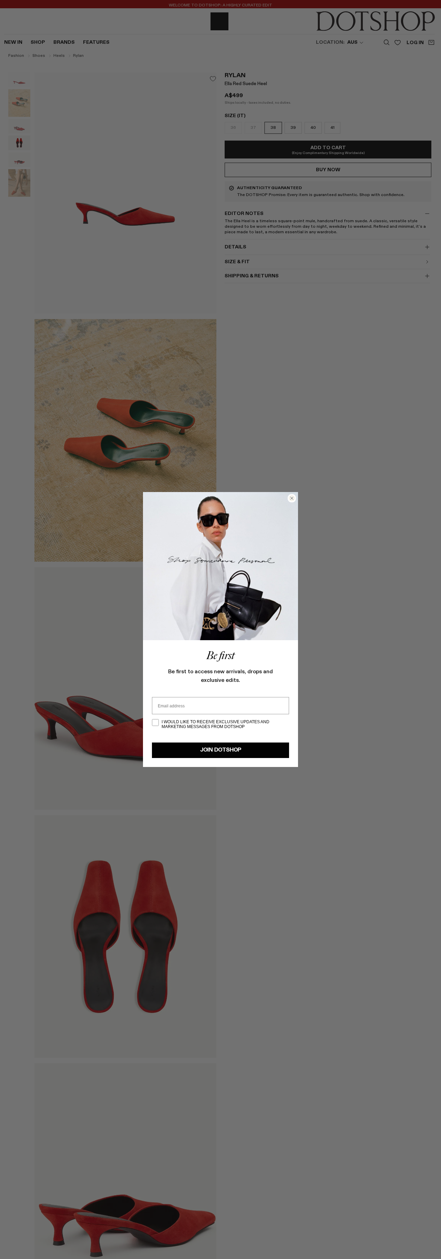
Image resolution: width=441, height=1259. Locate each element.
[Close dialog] (291, 498)
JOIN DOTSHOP (220, 750)
